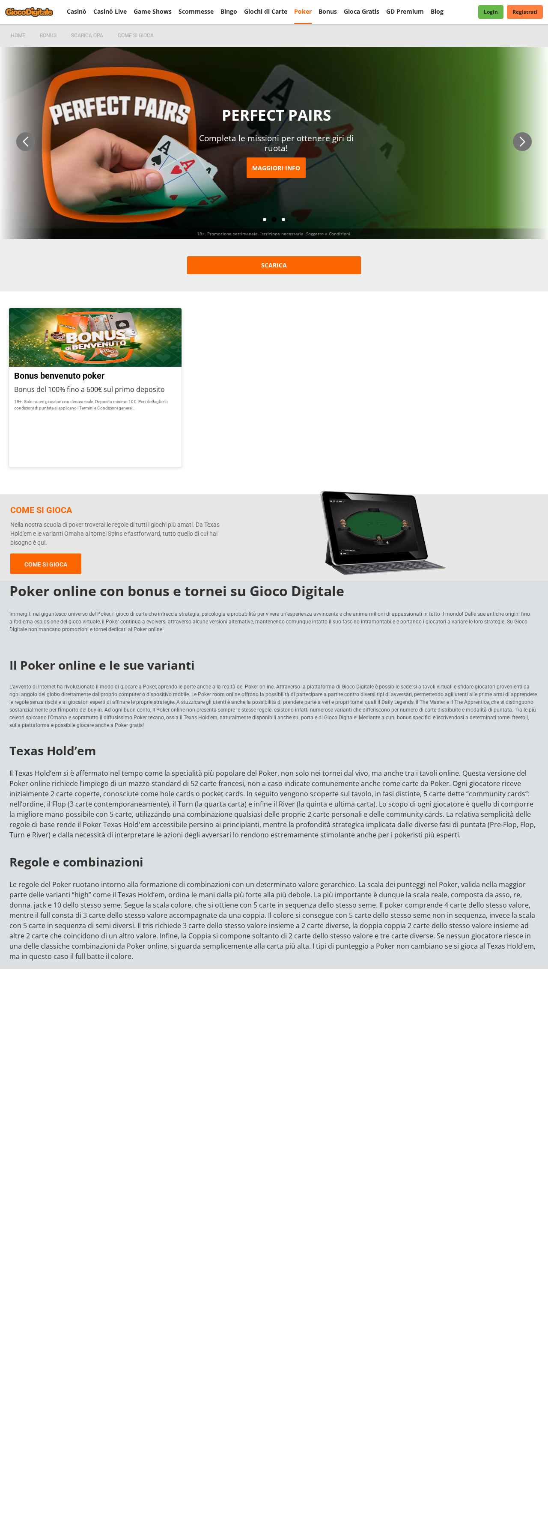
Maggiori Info (276, 168)
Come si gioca (45, 564)
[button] (25, 141)
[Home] (34, 12)
